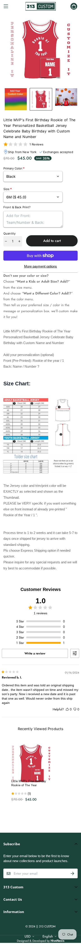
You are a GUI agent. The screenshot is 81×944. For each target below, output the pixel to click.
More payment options (40, 266)
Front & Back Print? (17, 207)
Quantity (9, 233)
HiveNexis (57, 940)
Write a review (35, 653)
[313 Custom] (40, 6)
